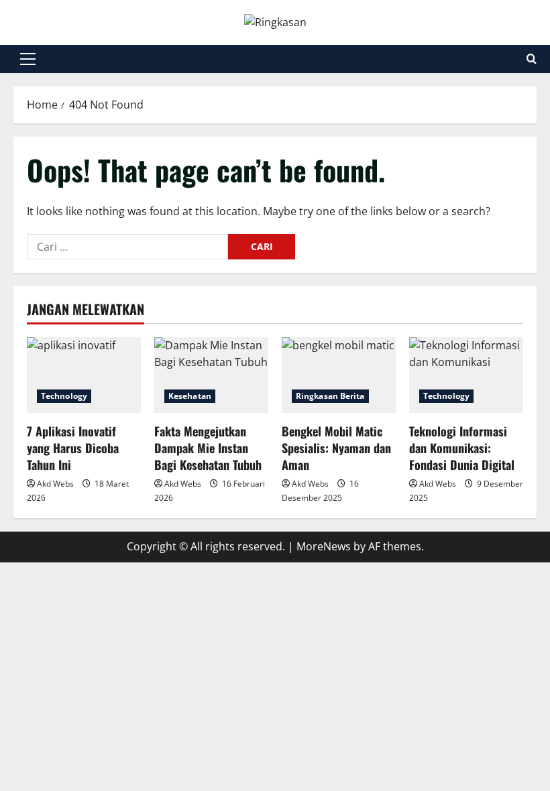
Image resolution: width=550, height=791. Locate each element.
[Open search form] (532, 59)
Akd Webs (55, 483)
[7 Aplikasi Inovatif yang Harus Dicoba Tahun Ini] (84, 375)
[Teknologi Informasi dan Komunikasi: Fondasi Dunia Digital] (466, 375)
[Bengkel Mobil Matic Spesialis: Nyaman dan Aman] (339, 375)
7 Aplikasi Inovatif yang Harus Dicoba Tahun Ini (73, 447)
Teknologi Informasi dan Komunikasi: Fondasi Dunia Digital (461, 447)
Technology (64, 396)
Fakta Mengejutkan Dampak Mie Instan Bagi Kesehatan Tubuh (208, 447)
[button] (27, 59)
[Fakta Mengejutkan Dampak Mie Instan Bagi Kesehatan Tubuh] (211, 375)
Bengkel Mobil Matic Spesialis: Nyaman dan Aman (336, 447)
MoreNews (323, 546)
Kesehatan (189, 396)
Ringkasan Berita (330, 396)
